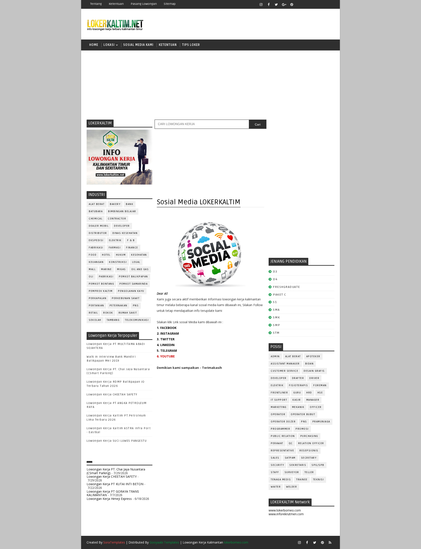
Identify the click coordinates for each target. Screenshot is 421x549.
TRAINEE (302, 479)
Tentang (96, 4)
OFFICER (316, 407)
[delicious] (330, 4)
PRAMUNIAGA (321, 421)
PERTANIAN (96, 305)
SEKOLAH (95, 320)
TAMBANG (113, 320)
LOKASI (109, 45)
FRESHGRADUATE (286, 287)
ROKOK (108, 312)
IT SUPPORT (279, 400)
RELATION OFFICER (311, 443)
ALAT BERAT (96, 204)
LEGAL (136, 262)
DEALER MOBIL (99, 226)
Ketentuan (116, 4)
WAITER (276, 486)
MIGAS (121, 269)
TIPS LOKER (191, 45)
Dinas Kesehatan (125, 233)
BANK (129, 204)
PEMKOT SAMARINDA (134, 283)
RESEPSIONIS (309, 450)
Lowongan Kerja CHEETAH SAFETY (112, 394)
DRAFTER (298, 378)
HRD (309, 392)
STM (276, 333)
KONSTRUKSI (118, 262)
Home (93, 45)
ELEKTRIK (115, 240)
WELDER (291, 486)
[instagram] (261, 4)
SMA (276, 310)
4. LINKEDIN (166, 345)
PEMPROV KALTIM (100, 291)
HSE (320, 392)
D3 (275, 271)
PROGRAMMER (280, 429)
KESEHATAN (139, 255)
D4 (275, 279)
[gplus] (284, 4)
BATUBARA (96, 211)
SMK (276, 317)
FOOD (92, 255)
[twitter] (276, 4)
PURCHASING (309, 436)
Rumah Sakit (128, 312)
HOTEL (106, 255)
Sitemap (170, 4)
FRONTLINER (279, 392)
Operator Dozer (283, 421)
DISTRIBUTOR (98, 233)
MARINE (106, 269)
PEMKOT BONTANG (101, 283)
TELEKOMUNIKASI (137, 320)
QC (291, 443)
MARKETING (279, 407)
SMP (276, 325)
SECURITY (277, 465)
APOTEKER (313, 356)
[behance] (322, 4)
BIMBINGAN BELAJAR (122, 211)
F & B (131, 240)
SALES (275, 457)
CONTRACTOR (117, 218)
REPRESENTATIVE (282, 450)
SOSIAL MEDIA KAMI (138, 45)
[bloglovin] (299, 4)
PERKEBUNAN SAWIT (125, 298)
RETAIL (93, 312)
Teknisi (318, 479)
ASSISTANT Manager (285, 363)
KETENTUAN (168, 45)
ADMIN (275, 356)
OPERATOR (278, 414)
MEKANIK (298, 407)
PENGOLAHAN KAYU (131, 291)
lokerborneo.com (236, 542)
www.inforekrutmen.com (286, 514)
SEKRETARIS (297, 465)
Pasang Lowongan (144, 4)
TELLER (309, 472)
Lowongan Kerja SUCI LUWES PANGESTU (117, 441)
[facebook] (268, 4)
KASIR (297, 400)
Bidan (309, 363)
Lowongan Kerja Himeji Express (109, 499)
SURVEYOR (292, 472)
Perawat (277, 443)
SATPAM (290, 457)
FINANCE (132, 247)
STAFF (275, 472)
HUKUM (121, 255)
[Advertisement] (210, 84)
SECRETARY (309, 457)
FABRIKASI (96, 247)
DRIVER (314, 378)
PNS (136, 305)
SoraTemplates (114, 542)
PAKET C (279, 294)
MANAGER (312, 400)
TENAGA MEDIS (281, 479)
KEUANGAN (96, 262)
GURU (297, 392)
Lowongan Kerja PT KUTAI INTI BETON (115, 484)
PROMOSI (302, 429)
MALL (92, 269)
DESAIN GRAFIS (314, 371)
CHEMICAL (95, 218)
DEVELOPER (122, 226)
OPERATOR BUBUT (303, 414)
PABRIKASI (106, 276)
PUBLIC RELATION (283, 436)
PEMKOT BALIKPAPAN (133, 276)
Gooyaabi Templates (164, 542)
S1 (275, 302)
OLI (91, 276)
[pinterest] (291, 4)
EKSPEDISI (96, 240)
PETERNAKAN (118, 305)
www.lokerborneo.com (285, 510)
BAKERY (115, 204)
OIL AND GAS (140, 269)
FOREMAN (320, 385)
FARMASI (115, 247)
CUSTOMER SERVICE (284, 371)
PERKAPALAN (97, 298)
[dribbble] (307, 4)
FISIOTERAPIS (298, 385)
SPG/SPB (318, 465)
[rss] (314, 4)
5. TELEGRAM (167, 350)
